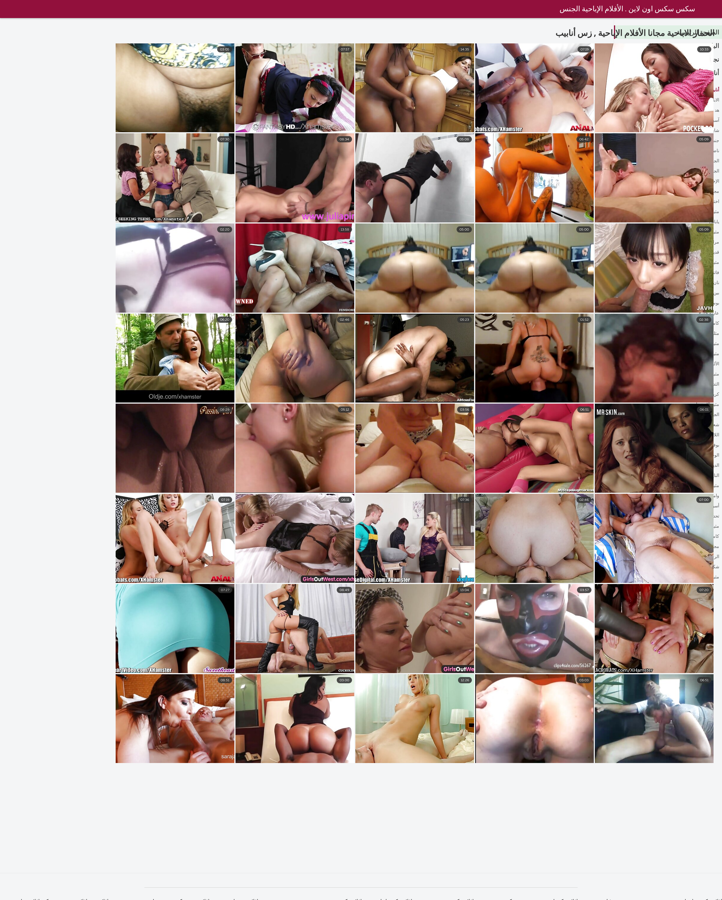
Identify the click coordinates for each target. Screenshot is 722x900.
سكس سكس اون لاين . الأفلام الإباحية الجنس (627, 9)
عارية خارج (709, 313)
